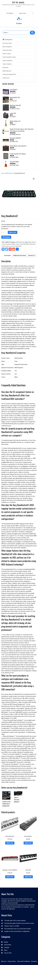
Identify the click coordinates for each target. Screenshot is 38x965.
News (5, 950)
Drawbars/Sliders (11, 244)
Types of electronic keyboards (16, 799)
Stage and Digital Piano (9, 74)
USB (16, 246)
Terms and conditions (23, 961)
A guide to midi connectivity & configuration (6, 803)
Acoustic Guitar (7, 43)
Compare (7, 237)
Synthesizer (6, 78)
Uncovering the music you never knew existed (17, 928)
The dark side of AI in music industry (15, 920)
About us (4, 961)
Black (29, 242)
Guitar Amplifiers (7, 60)
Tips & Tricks (8, 953)
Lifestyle (6, 947)
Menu (20, 23)
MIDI (24, 244)
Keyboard (5, 67)
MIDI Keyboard (7, 71)
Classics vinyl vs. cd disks (11, 926)
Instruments (7, 945)
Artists (6, 942)
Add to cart (12, 232)
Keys (17, 244)
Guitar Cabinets (7, 64)
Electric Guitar (7, 53)
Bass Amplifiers (7, 47)
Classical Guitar (7, 50)
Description (7, 255)
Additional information (19, 255)
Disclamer (34, 961)
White (20, 246)
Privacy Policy (12, 961)
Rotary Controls (10, 246)
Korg (21, 244)
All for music (18, 2)
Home (3, 173)
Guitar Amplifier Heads (9, 57)
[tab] (7, 255)
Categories (8, 39)
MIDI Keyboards (30, 244)
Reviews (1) (31, 255)
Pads (3, 246)
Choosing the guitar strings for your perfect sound (19, 923)
